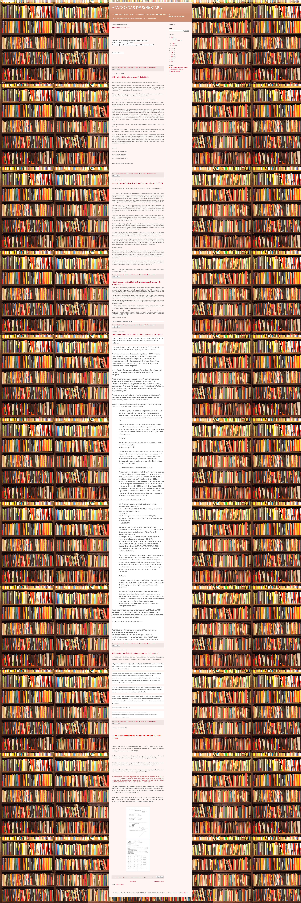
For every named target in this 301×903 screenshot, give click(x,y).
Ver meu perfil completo (174, 71)
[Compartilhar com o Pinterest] (119, 69)
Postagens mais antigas (159, 881)
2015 (172, 52)
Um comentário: (150, 877)
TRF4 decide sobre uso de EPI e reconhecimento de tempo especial (137, 334)
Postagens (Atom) (120, 884)
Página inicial (133, 881)
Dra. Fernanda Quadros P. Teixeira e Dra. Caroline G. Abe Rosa (179, 68)
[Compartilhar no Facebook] (117, 69)
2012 (172, 59)
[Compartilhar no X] (116, 69)
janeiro (173, 45)
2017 (172, 48)
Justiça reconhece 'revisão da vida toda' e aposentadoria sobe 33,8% (137, 183)
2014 (172, 54)
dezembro (174, 39)
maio (173, 43)
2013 (172, 57)
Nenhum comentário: (151, 67)
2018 (172, 37)
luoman (175, 893)
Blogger (186, 893)
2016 (172, 50)
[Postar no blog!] (114, 69)
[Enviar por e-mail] (113, 69)
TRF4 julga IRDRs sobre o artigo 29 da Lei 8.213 (130, 77)
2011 (172, 61)
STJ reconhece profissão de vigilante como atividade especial (135, 653)
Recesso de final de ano (120, 27)
